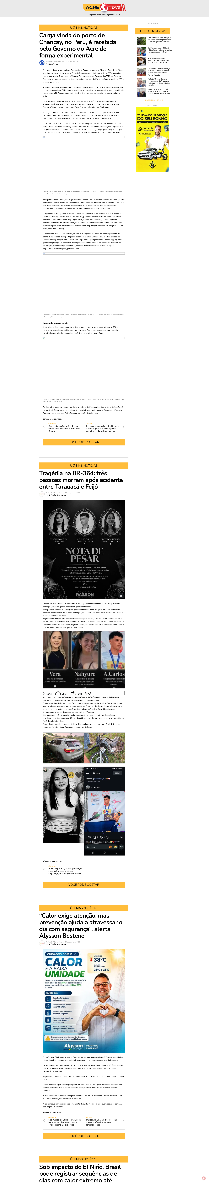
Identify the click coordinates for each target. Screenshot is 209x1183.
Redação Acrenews (57, 495)
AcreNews (53, 64)
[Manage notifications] (204, 1178)
